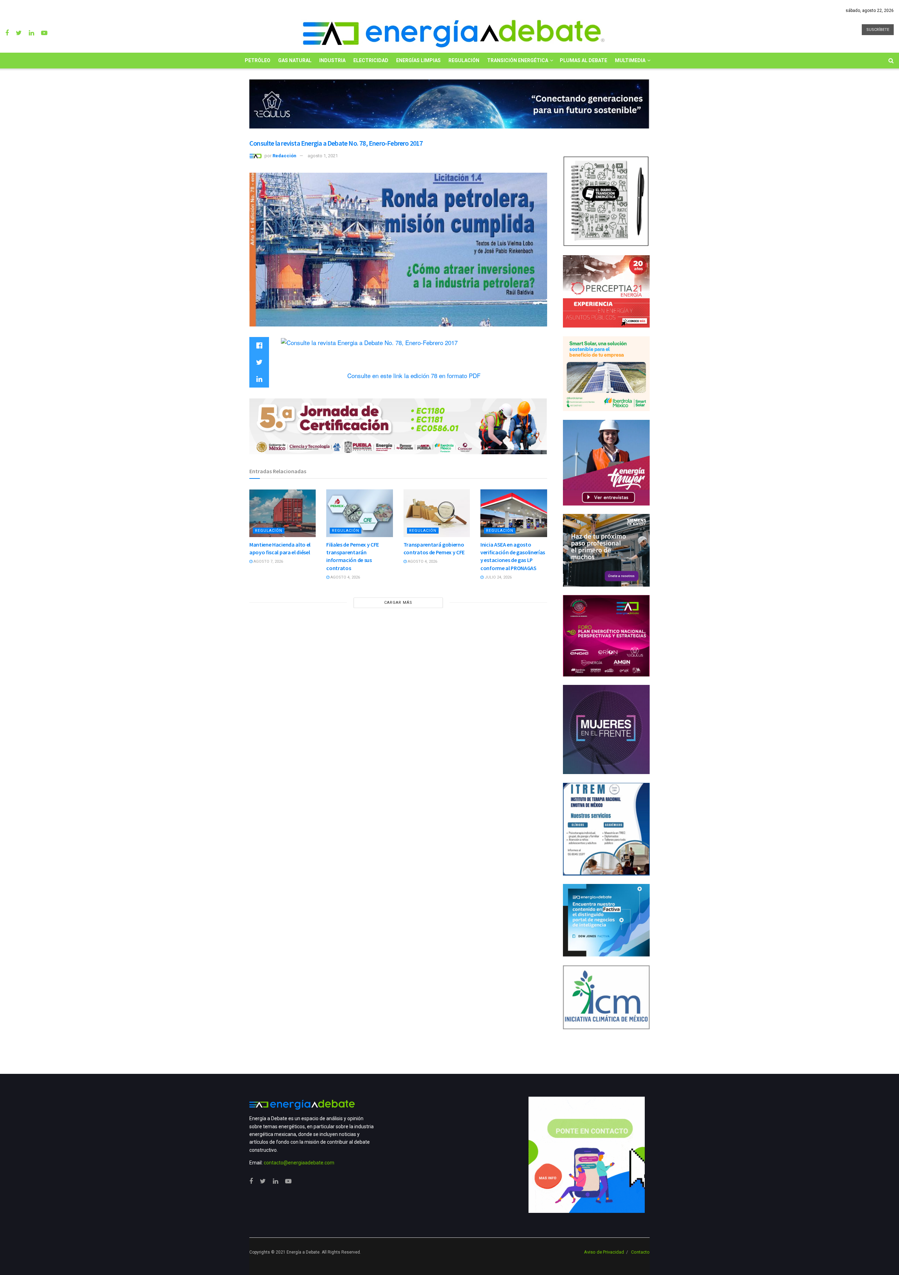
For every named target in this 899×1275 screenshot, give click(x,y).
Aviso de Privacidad (604, 1252)
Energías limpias (418, 60)
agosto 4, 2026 (344, 577)
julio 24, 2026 (498, 577)
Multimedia (630, 60)
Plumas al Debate (583, 60)
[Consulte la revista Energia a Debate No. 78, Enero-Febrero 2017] (369, 341)
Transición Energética (517, 60)
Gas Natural (294, 60)
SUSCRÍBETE (877, 29)
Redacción (284, 155)
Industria (332, 60)
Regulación (463, 60)
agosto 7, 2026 (267, 561)
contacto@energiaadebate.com (299, 1162)
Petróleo (257, 60)
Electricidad (370, 60)
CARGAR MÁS (398, 602)
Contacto (640, 1252)
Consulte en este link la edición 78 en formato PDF (413, 375)
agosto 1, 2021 (323, 155)
